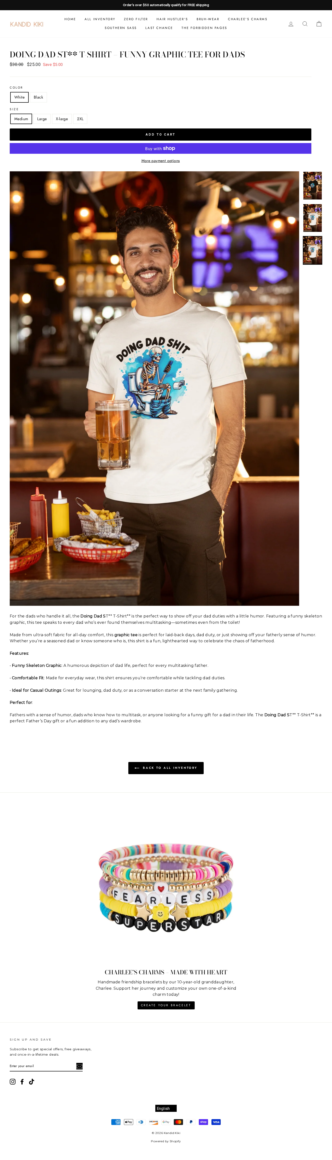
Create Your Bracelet (166, 1005)
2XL (80, 119)
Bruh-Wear (208, 19)
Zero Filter (136, 19)
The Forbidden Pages (204, 28)
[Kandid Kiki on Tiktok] (32, 1082)
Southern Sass (121, 28)
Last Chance (159, 28)
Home (70, 19)
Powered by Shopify (166, 1141)
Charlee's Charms (248, 19)
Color (16, 87)
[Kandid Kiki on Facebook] (22, 1082)
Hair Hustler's (172, 19)
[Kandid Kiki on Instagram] (13, 1082)
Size (14, 109)
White (19, 97)
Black (38, 97)
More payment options (160, 160)
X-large (62, 119)
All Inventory (100, 19)
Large (42, 119)
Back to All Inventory (169, 768)
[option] (166, 5)
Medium (21, 119)
